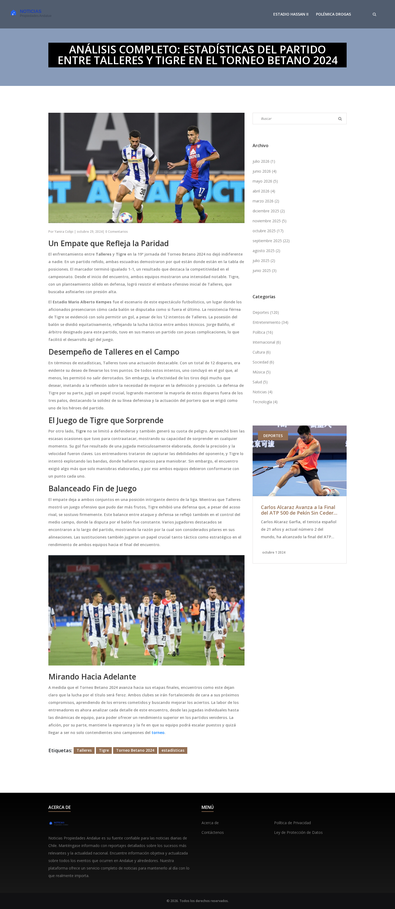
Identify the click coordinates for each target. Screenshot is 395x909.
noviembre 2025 (269, 220)
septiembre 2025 (271, 240)
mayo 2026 (265, 181)
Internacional (267, 342)
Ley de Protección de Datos (298, 832)
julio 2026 (264, 161)
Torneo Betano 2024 (135, 750)
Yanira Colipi (64, 231)
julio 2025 (264, 260)
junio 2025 (264, 270)
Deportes (266, 312)
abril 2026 (264, 191)
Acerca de (210, 822)
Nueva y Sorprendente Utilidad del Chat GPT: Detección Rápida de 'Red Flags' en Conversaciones (301, 510)
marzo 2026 (266, 200)
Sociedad (263, 362)
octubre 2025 (268, 230)
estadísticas (172, 750)
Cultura (262, 352)
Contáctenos (213, 832)
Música (262, 371)
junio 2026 (264, 171)
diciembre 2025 (269, 210)
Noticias (262, 391)
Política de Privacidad (292, 822)
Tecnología (265, 401)
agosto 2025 (266, 250)
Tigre (104, 750)
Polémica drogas (333, 14)
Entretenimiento (270, 322)
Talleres (84, 750)
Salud (260, 381)
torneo (158, 732)
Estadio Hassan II (290, 14)
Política (263, 332)
